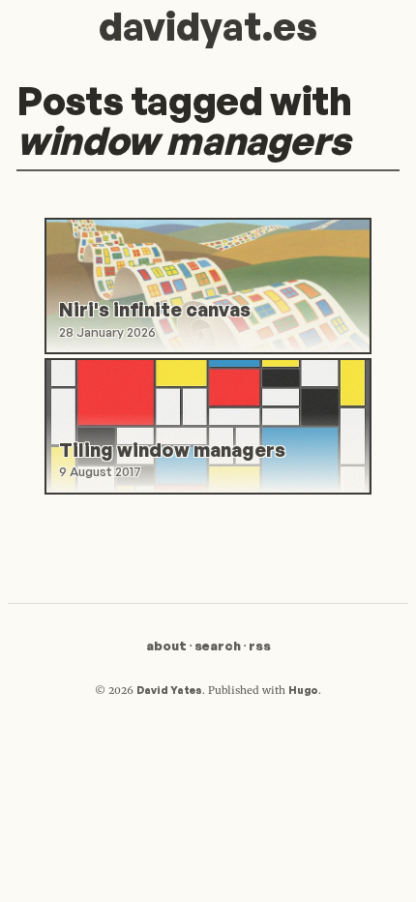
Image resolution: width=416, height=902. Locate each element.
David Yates (169, 690)
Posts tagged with (183, 120)
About (166, 645)
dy (208, 26)
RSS (260, 645)
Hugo (303, 690)
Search (217, 645)
